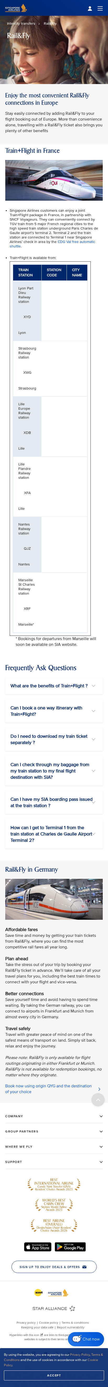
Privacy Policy (80, 1355)
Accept (54, 1375)
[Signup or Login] (95, 8)
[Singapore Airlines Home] (16, 14)
